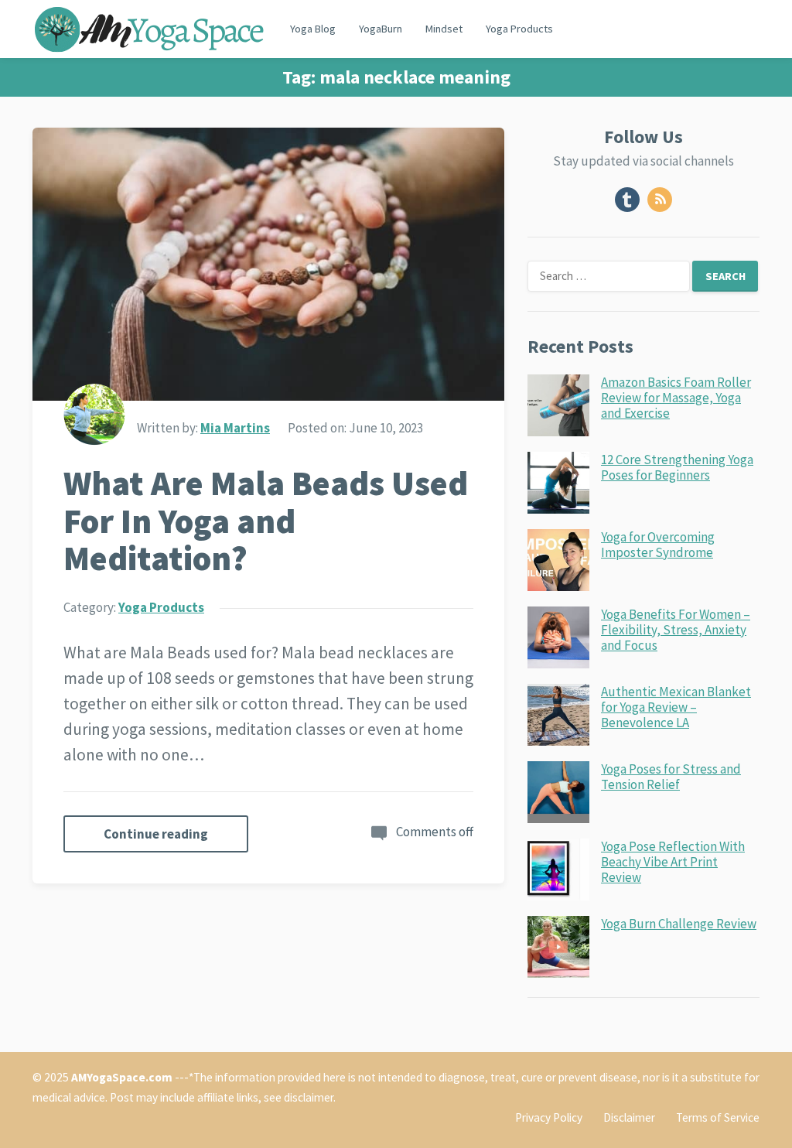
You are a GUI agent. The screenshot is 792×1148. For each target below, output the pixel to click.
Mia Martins (235, 427)
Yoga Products (519, 29)
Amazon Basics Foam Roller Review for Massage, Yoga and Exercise (676, 398)
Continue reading (156, 833)
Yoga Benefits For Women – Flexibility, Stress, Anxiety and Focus (675, 630)
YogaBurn (380, 29)
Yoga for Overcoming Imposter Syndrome (658, 544)
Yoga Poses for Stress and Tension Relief (671, 776)
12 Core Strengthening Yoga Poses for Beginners (677, 467)
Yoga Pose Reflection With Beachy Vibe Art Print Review (673, 862)
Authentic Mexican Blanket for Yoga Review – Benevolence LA (676, 707)
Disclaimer (629, 1117)
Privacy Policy (548, 1117)
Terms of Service (718, 1117)
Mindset (444, 29)
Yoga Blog (313, 29)
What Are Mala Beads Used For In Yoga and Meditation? (265, 520)
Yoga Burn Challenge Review (678, 923)
